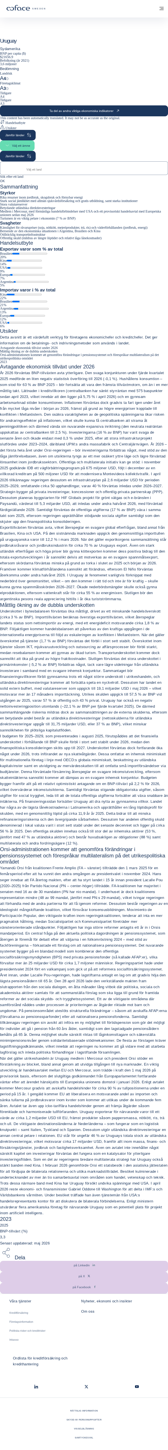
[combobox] (84, 169)
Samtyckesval (84, 1437)
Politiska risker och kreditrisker (27, 1330)
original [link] (114, 118)
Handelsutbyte (15, 123)
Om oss (87, 1311)
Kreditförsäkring (18, 1312)
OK (2, 181)
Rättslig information (84, 1411)
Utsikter (10, 128)
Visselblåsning (84, 1428)
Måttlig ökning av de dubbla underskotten (29, 351)
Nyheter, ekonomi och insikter (106, 1301)
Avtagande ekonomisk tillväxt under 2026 (29, 348)
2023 (3, 362)
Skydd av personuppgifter (84, 1420)
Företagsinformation (21, 1321)
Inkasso (14, 1339)
